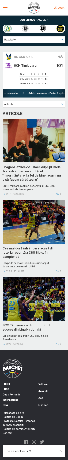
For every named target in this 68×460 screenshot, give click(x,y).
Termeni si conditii (13, 425)
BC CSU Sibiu (23, 57)
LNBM (6, 384)
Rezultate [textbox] (10, 39)
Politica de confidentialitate (19, 429)
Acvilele (43, 391)
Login (61, 7)
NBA (5, 405)
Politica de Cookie (13, 416)
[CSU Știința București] (60, 28)
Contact (8, 433)
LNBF (6, 389)
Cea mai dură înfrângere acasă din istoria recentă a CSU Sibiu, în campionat (29, 252)
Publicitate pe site (13, 412)
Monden (43, 405)
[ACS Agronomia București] (8, 28)
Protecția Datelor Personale (19, 420)
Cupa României (12, 394)
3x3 (40, 398)
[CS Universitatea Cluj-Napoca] (43, 28)
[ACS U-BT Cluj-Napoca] (25, 28)
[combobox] (34, 39)
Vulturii (43, 384)
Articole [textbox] (8, 104)
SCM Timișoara (25, 65)
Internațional (11, 399)
